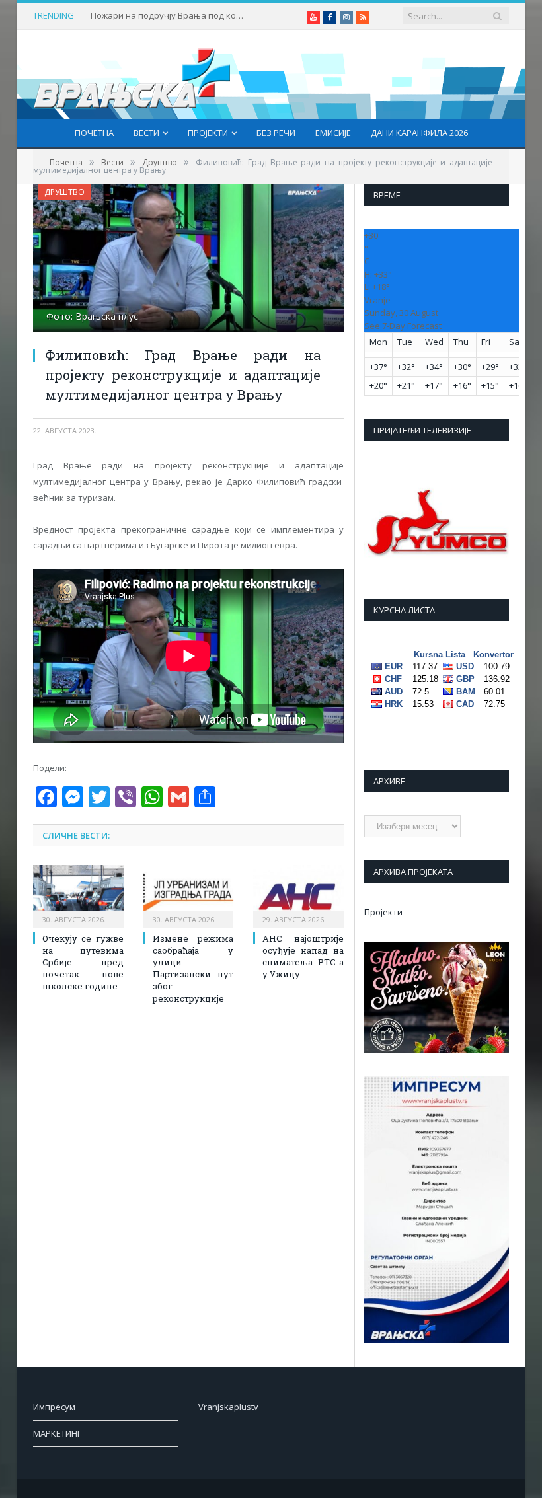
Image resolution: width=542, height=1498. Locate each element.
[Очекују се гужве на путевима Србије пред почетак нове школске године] (78, 894)
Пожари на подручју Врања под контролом (170, 15)
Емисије (333, 133)
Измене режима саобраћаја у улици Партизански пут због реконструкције (193, 968)
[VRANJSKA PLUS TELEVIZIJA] (132, 74)
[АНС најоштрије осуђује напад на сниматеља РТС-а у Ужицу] (298, 894)
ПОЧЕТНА (94, 133)
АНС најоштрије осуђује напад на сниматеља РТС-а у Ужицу (303, 956)
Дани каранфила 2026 (419, 133)
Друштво (64, 192)
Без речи (275, 133)
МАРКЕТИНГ (57, 1433)
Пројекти (208, 133)
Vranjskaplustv (228, 1407)
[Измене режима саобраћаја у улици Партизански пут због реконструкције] (188, 894)
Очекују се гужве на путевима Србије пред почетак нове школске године (83, 962)
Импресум (54, 1407)
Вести (146, 133)
